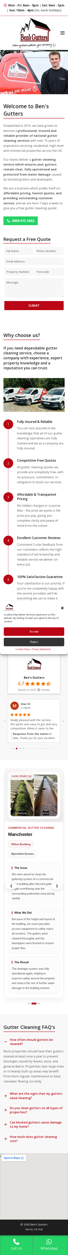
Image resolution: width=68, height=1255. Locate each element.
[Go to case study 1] (29, 1003)
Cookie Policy (22, 649)
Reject (34, 641)
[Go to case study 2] (34, 1003)
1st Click (38, 1229)
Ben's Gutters (34, 677)
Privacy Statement (41, 649)
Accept (34, 631)
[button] (62, 608)
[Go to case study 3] (39, 1003)
